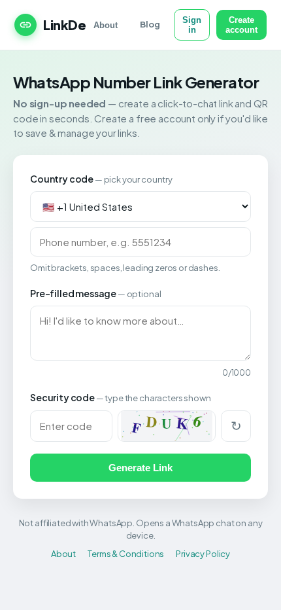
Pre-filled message (95, 293)
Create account (241, 25)
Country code (101, 179)
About (105, 25)
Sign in (191, 25)
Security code (120, 397)
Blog (149, 24)
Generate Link (140, 467)
